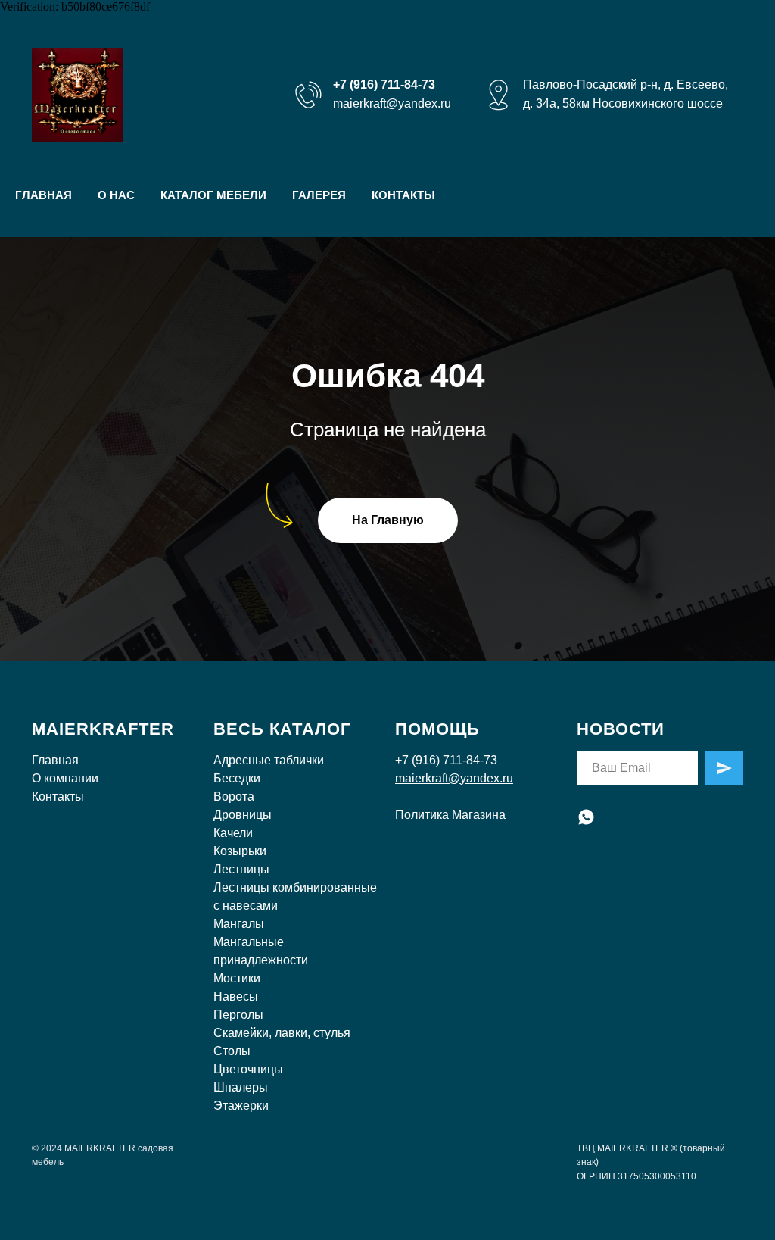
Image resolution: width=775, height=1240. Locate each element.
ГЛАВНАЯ (43, 195)
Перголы (238, 1014)
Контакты (58, 796)
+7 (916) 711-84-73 (446, 760)
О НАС (116, 195)
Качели (233, 832)
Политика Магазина (450, 814)
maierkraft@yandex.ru (392, 103)
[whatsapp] (586, 816)
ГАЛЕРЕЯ (319, 195)
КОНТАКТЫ (403, 195)
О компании (65, 778)
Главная (55, 760)
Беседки (236, 778)
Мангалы (238, 923)
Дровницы (242, 814)
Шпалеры (240, 1087)
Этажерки (241, 1105)
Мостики (236, 978)
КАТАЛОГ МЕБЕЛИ (213, 195)
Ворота (233, 796)
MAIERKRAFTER (103, 729)
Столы (232, 1051)
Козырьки (239, 851)
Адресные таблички (268, 760)
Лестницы (241, 869)
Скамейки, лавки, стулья (281, 1032)
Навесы (235, 996)
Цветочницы (248, 1069)
